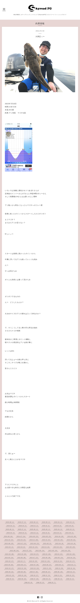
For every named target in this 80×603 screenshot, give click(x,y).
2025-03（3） (70, 529)
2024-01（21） (21, 540)
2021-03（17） (9, 561)
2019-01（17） (34, 575)
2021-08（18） (21, 557)
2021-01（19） (33, 561)
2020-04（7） (71, 564)
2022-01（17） (34, 554)
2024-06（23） (34, 536)
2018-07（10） (34, 579)
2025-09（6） (69, 525)
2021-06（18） (46, 557)
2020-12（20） (46, 561)
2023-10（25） (59, 540)
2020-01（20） (35, 568)
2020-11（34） (58, 561)
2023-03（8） (71, 543)
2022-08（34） (15, 550)
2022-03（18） (9, 554)
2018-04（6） (70, 579)
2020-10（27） (71, 561)
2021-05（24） (59, 557)
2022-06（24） (40, 550)
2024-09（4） (69, 532)
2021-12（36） (46, 554)
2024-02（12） (9, 540)
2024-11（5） (46, 532)
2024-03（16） (72, 536)
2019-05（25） (59, 571)
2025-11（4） (46, 525)
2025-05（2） (46, 529)
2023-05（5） (47, 543)
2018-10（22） (70, 575)
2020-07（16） (34, 564)
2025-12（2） (34, 525)
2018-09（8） (10, 579)
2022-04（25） (66, 550)
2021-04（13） (71, 557)
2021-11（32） (59, 554)
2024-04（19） (59, 536)
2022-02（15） (22, 554)
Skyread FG (35, 601)
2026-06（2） (34, 522)
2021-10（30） (71, 554)
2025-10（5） (58, 525)
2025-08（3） (10, 529)
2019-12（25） (47, 568)
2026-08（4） (10, 522)
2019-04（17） (71, 571)
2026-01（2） (23, 525)
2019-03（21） (10, 575)
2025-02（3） (11, 532)
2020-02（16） (22, 568)
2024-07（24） (21, 536)
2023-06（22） (35, 543)
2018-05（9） (58, 579)
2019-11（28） (59, 568)
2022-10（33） (58, 547)
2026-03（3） (70, 522)
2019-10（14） (71, 568)
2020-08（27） (22, 564)
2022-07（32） (27, 550)
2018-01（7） (52, 582)
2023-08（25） (9, 543)
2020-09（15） (9, 564)
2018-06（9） (47, 579)
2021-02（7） (21, 561)
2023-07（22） (22, 543)
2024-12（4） (34, 532)
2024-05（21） (47, 536)
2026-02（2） (11, 525)
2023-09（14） (71, 540)
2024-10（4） (58, 532)
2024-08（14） (8, 536)
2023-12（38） (34, 540)
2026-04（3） (58, 522)
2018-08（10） (22, 579)
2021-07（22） (34, 557)
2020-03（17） (9, 568)
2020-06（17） (47, 564)
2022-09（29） (71, 547)
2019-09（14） (9, 571)
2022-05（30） (53, 550)
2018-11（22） (58, 575)
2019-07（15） (34, 571)
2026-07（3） (22, 522)
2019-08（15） (22, 571)
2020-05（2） (59, 564)
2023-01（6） (21, 547)
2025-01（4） (23, 532)
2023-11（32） (46, 540)
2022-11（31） (46, 547)
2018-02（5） (40, 582)
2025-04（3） (58, 529)
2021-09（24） (9, 557)
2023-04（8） (59, 543)
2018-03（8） (28, 582)
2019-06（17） (46, 571)
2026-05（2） (46, 522)
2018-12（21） (46, 575)
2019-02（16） (22, 575)
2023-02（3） (9, 547)
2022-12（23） (33, 547)
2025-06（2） (34, 529)
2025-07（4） (22, 529)
